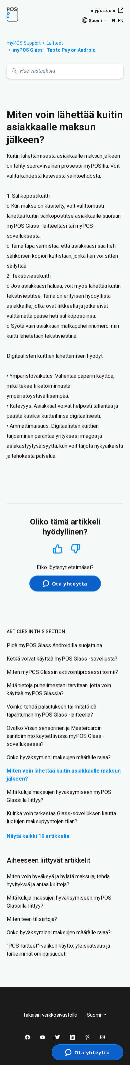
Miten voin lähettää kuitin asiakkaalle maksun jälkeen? (64, 775)
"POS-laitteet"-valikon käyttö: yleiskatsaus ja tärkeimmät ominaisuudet (58, 950)
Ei (76, 549)
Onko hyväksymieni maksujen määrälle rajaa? (59, 757)
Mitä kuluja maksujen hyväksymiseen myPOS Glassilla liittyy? (59, 796)
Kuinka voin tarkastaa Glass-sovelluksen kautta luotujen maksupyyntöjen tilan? (61, 817)
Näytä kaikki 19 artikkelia (38, 836)
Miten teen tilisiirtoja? (32, 919)
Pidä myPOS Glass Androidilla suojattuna (54, 645)
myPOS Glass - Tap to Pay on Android (54, 50)
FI (113, 20)
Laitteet (55, 43)
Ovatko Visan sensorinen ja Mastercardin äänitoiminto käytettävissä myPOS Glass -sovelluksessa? (56, 736)
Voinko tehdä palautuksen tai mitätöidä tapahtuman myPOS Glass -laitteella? (51, 711)
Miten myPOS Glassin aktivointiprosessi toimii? (62, 672)
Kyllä (57, 549)
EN (120, 20)
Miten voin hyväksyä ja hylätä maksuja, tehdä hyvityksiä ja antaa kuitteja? (58, 880)
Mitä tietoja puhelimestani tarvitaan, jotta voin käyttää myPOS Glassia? (59, 689)
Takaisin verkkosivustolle (50, 1015)
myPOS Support (24, 43)
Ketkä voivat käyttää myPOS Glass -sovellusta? (62, 659)
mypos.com (103, 10)
